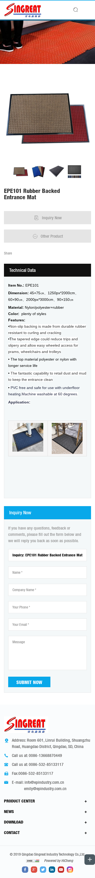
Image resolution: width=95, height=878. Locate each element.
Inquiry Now (52, 217)
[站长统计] (32, 861)
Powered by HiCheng (58, 861)
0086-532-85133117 (46, 764)
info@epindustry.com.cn (44, 782)
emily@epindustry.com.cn (45, 788)
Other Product (52, 236)
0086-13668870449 (45, 755)
